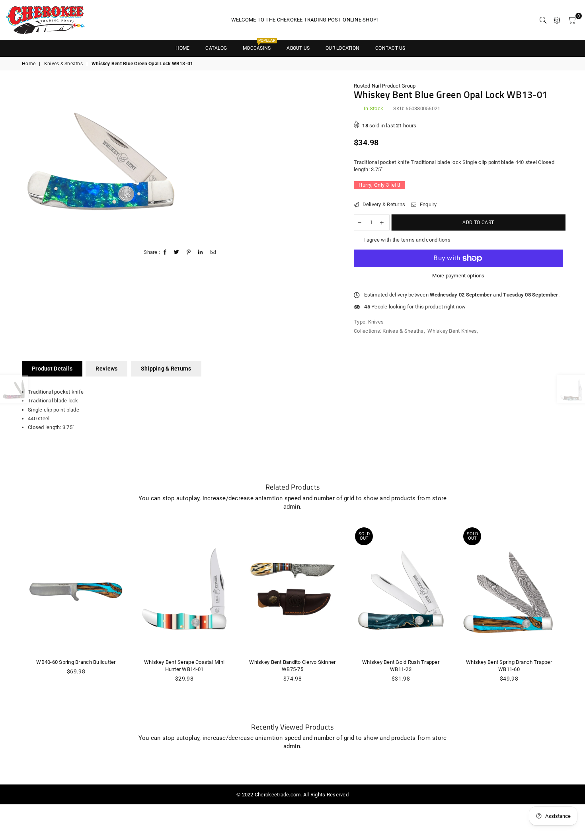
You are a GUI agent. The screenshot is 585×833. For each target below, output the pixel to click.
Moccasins (259, 45)
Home (28, 63)
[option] (101, 161)
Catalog (216, 48)
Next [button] (572, 619)
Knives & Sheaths (63, 63)
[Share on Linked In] (200, 252)
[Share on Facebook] (165, 252)
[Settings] (557, 20)
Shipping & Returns (166, 368)
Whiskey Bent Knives (452, 331)
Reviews (106, 368)
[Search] (543, 20)
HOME (182, 48)
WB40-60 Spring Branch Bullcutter (75, 662)
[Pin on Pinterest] (189, 252)
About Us (298, 48)
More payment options (458, 276)
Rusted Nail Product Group (385, 86)
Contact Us (390, 48)
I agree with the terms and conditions (406, 240)
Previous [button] (13, 619)
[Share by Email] (213, 252)
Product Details (52, 368)
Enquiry (427, 204)
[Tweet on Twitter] (176, 252)
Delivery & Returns (383, 204)
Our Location (342, 48)
